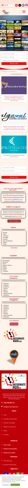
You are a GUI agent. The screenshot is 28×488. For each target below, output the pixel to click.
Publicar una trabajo (9, 423)
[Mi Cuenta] (16, 5)
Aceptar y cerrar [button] (15, 484)
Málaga (4, 266)
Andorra (5, 239)
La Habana (5, 271)
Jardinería (5, 286)
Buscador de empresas (10, 419)
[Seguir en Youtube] (14, 474)
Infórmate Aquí (8, 460)
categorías (15, 298)
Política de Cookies (9, 452)
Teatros (5, 288)
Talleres (5, 291)
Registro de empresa (9, 426)
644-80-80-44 (9, 403)
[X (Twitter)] (19, 5)
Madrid (4, 263)
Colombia (5, 236)
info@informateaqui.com (16, 201)
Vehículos (5, 283)
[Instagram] (26, 5)
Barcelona (5, 262)
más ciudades (14, 276)
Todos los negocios (14, 221)
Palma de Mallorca (7, 265)
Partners (14, 324)
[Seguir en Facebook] (6, 474)
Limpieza (5, 285)
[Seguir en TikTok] (22, 474)
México (4, 242)
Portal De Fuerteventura (10, 464)
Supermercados (7, 293)
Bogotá (4, 269)
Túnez (4, 244)
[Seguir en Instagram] (10, 474)
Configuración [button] (6, 484)
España (4, 232)
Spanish (6, 5)
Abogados (5, 295)
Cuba (4, 234)
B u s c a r (14, 63)
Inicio (5, 415)
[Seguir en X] (18, 474)
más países (14, 247)
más (10, 298)
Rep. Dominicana (7, 241)
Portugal (5, 237)
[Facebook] (23, 5)
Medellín (4, 268)
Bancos (4, 290)
